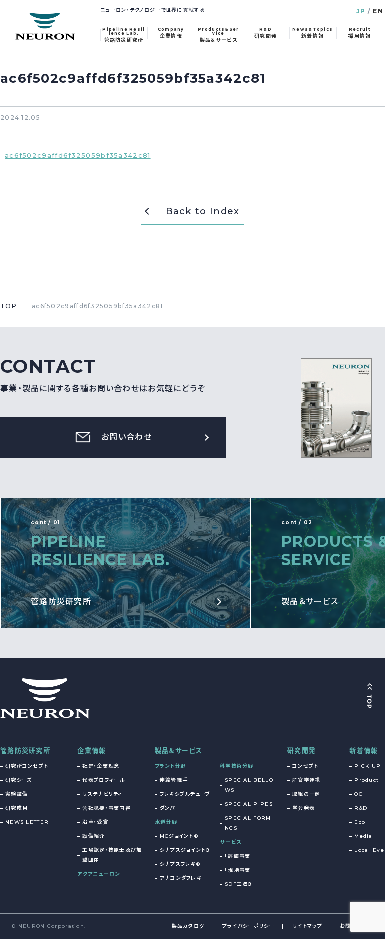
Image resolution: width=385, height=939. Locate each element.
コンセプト (305, 766)
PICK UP (367, 766)
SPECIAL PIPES (249, 804)
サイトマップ (307, 926)
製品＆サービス (179, 750)
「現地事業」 (239, 870)
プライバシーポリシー (248, 926)
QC (358, 794)
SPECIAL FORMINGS (249, 823)
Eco (359, 822)
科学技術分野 (237, 766)
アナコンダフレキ (181, 878)
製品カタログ (188, 926)
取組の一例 (306, 794)
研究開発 (301, 750)
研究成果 (16, 808)
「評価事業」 (239, 856)
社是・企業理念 (100, 766)
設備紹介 (93, 836)
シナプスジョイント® (185, 850)
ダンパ (167, 808)
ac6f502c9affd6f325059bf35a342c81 (78, 155)
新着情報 (363, 750)
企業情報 (91, 750)
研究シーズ (18, 780)
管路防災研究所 (25, 750)
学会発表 (303, 808)
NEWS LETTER (27, 822)
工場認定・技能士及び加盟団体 (112, 855)
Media (363, 836)
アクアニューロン (98, 874)
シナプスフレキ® (180, 864)
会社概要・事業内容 (106, 808)
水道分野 (166, 822)
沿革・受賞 (95, 822)
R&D (360, 808)
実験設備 (16, 794)
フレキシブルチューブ (185, 794)
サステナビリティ (102, 794)
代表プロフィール (103, 780)
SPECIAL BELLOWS (249, 785)
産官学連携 (306, 780)
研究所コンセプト (26, 766)
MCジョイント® (179, 836)
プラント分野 (170, 766)
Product (366, 780)
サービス (230, 842)
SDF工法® (238, 884)
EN (378, 11)
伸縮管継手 (174, 780)
